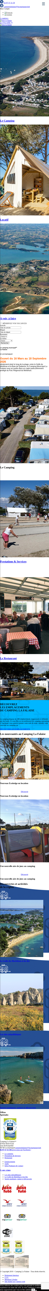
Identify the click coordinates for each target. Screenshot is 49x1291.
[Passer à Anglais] (8, 15)
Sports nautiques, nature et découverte (18, 1179)
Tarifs (7, 1164)
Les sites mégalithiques (13, 1175)
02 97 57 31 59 (9, 3)
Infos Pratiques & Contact (14, 1166)
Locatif (4, 219)
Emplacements (10, 1162)
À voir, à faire (5, 1170)
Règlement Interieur (12, 1275)
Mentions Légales (11, 1279)
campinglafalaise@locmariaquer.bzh (17, 7)
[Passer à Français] (8, 13)
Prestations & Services (13, 1156)
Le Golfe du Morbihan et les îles (16, 1177)
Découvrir (24, 792)
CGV (7, 1277)
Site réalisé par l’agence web (15, 1282)
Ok (33, 1290)
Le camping (9, 1154)
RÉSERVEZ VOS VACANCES (15, 323)
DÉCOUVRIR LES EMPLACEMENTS (15, 729)
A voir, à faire (8, 318)
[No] (36, 1290)
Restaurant (8, 1158)
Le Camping (7, 120)
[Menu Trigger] (43, 4)
